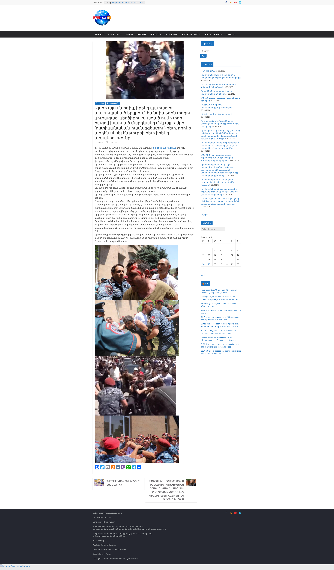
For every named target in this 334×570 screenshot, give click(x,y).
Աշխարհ (154, 34)
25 (209, 264)
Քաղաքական (171, 34)
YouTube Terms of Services (104, 545)
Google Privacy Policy (102, 554)
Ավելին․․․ (205, 214)
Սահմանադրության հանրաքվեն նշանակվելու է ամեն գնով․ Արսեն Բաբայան (217, 182)
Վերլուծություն (213, 34)
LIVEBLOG (230, 34)
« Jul (203, 275)
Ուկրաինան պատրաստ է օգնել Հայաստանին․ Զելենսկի (127, 3)
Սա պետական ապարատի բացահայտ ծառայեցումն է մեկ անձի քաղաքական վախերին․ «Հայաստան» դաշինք (220, 145)
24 (203, 264)
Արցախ (129, 34)
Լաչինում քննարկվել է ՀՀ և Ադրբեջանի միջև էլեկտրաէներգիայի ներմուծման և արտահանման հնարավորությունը (220, 201)
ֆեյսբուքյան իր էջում (164, 147)
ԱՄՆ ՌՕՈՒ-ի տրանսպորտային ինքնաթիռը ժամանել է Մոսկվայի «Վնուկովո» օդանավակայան (217, 158)
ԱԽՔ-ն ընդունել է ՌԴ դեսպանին (216, 114)
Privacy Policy (98, 540)
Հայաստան (113, 34)
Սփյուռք (141, 34)
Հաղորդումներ (190, 34)
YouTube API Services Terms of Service (109, 549)
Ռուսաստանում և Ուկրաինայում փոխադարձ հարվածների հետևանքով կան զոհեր (220, 124)
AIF (206, 283)
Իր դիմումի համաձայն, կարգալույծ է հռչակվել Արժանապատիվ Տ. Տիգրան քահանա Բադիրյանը (219, 192)
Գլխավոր (99, 34)
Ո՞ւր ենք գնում (208, 71)
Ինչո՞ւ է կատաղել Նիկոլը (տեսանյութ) (123, 482)
